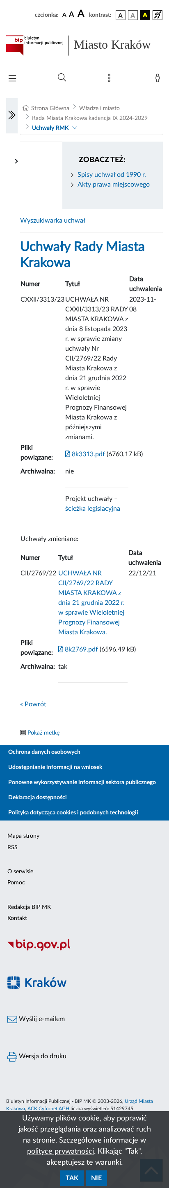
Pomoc (16, 883)
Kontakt (17, 918)
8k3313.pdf (87, 454)
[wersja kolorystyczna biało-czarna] (133, 15)
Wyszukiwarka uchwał (52, 220)
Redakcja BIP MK (29, 907)
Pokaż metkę (43, 733)
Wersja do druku (41, 1056)
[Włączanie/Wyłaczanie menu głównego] (12, 79)
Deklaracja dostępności (37, 797)
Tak (72, 1178)
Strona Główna (50, 108)
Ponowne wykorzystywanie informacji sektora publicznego (82, 782)
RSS (12, 847)
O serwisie (20, 872)
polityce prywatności (60, 1151)
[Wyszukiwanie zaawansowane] (62, 78)
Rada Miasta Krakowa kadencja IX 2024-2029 (90, 118)
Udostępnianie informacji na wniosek (55, 767)
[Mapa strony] (110, 80)
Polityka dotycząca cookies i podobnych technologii (73, 813)
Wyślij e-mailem (41, 1019)
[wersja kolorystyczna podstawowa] (120, 15)
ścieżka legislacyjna (92, 508)
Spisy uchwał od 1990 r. (112, 174)
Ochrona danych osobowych (44, 752)
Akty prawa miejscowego (114, 184)
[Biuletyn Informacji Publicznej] (84, 949)
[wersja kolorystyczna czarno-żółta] (145, 15)
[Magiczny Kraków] (84, 987)
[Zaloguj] (159, 80)
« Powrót (33, 704)
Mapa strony (23, 836)
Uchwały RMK (50, 128)
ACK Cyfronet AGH (48, 1108)
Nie (96, 1178)
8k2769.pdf (80, 649)
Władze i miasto (99, 108)
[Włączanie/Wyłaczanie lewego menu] (12, 115)
